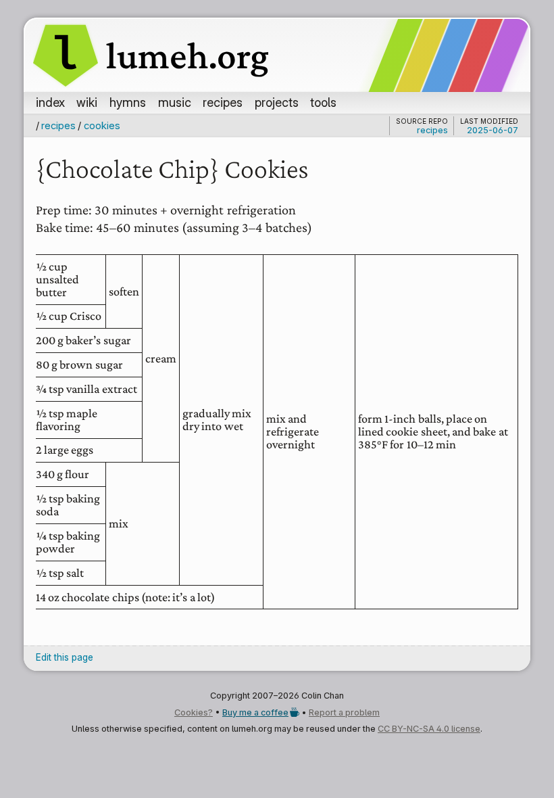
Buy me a (255, 712)
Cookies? (193, 712)
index (50, 102)
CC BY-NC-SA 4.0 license (429, 729)
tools (323, 102)
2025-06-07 (492, 130)
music (174, 102)
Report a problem (344, 712)
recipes (223, 102)
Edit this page (64, 657)
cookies (102, 125)
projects (277, 102)
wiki (86, 102)
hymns (127, 102)
